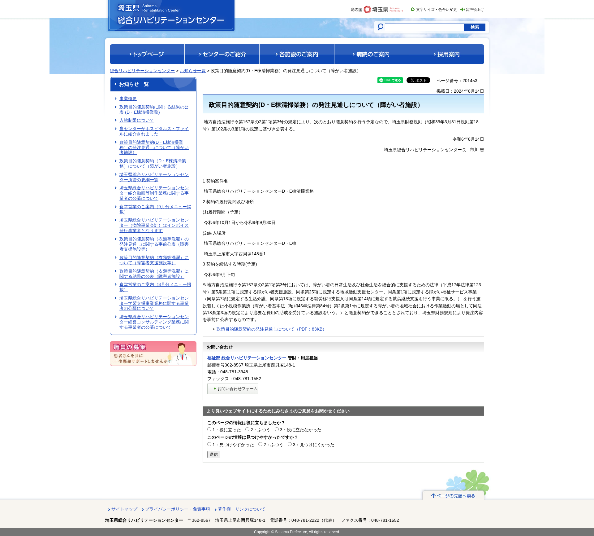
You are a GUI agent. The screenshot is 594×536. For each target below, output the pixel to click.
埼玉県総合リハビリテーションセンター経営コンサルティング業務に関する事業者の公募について (154, 322)
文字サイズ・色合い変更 (436, 9)
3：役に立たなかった (300, 429)
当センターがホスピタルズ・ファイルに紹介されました (154, 131)
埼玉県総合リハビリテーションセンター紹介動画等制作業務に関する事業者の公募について (154, 193)
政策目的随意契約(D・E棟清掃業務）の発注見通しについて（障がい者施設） (154, 147)
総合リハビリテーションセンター (142, 70)
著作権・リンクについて (241, 509)
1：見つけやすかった (233, 444)
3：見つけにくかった (313, 444)
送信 (214, 454)
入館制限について (136, 120)
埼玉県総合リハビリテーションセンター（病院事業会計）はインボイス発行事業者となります (154, 225)
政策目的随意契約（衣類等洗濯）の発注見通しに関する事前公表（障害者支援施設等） (154, 244)
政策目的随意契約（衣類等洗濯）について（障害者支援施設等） (154, 260)
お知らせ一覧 (193, 70)
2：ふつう (260, 429)
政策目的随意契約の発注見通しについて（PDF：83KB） (272, 329)
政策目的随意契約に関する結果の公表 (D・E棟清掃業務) (154, 109)
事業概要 (128, 98)
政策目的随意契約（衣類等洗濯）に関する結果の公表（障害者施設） (154, 274)
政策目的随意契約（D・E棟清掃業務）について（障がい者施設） (152, 163)
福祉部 (213, 357)
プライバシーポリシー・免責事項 (177, 509)
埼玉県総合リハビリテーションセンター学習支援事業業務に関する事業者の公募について (154, 303)
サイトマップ (124, 509)
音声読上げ (475, 9)
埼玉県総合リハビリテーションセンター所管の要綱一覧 (154, 177)
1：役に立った (227, 429)
